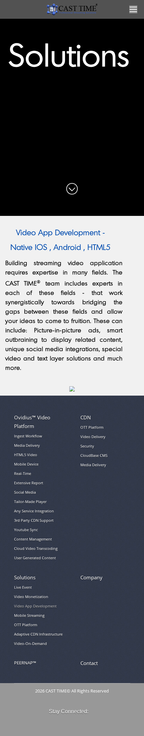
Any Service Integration (34, 510)
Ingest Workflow (28, 435)
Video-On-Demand (30, 643)
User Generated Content (35, 557)
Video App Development (35, 605)
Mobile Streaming (29, 615)
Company (91, 577)
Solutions (24, 577)
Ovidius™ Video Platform (32, 421)
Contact (89, 663)
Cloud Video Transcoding (36, 548)
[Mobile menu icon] (133, 9)
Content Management (33, 539)
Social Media (25, 492)
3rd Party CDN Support (34, 520)
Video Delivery (92, 436)
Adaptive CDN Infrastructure (38, 634)
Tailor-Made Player (30, 501)
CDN (85, 417)
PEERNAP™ (25, 663)
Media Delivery (27, 445)
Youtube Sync (26, 529)
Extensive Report (28, 482)
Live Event (23, 587)
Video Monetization (31, 596)
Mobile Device (26, 464)
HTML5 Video (25, 454)
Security (87, 445)
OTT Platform (91, 427)
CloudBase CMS (93, 455)
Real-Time (22, 473)
